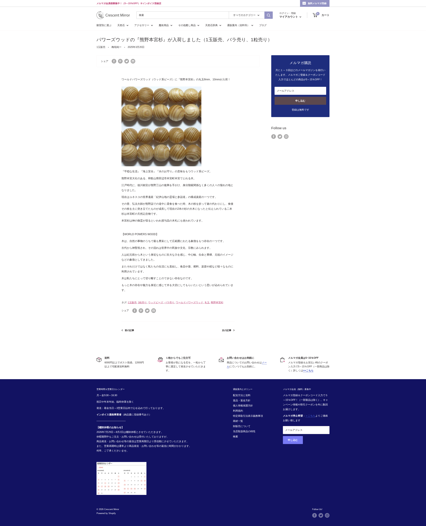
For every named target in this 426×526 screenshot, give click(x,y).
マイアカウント (289, 16)
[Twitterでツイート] (126, 61)
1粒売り (142, 302)
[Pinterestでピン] (120, 61)
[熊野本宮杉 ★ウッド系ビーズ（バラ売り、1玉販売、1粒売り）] (161, 126)
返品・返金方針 (241, 400)
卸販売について (241, 426)
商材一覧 (238, 421)
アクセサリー (141, 25)
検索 (235, 436)
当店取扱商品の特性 (244, 431)
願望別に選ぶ (104, 25)
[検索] (268, 15)
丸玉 (207, 302)
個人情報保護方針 (243, 405)
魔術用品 (164, 25)
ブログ (263, 25)
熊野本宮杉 (217, 302)
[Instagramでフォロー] (286, 136)
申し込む (300, 100)
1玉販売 (101, 47)
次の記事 (226, 330)
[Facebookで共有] (114, 61)
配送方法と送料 (241, 395)
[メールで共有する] (133, 61)
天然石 (121, 25)
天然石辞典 (211, 25)
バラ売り (169, 302)
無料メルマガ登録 (317, 3)
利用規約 (238, 410)
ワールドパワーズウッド (189, 302)
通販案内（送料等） (238, 25)
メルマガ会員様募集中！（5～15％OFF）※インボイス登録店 (129, 3)
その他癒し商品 (187, 25)
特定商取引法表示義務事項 (248, 415)
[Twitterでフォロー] (280, 136)
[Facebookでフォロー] (273, 136)
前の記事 (129, 330)
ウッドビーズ (155, 302)
